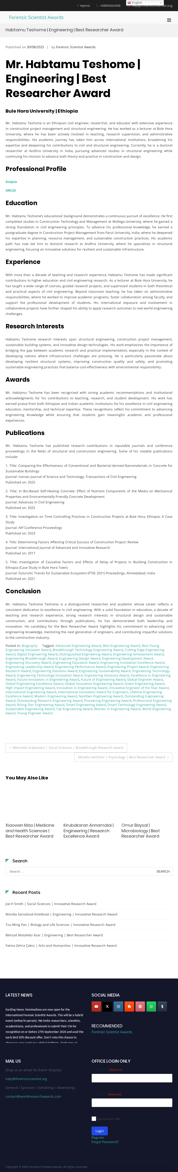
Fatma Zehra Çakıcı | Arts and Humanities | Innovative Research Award (61, 945)
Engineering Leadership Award (30, 666)
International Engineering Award (31, 692)
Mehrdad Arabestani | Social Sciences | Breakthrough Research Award (68, 747)
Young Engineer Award (35, 713)
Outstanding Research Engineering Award (50, 700)
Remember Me (108, 1119)
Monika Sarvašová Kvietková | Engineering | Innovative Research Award (61, 914)
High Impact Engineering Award (30, 688)
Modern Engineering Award (55, 696)
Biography (30, 645)
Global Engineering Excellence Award (34, 683)
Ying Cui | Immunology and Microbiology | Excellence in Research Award (86, 833)
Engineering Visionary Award (106, 675)
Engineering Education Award (76, 662)
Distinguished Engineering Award (85, 654)
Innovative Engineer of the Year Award (139, 688)
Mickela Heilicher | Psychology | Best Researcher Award (121, 757)
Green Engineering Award (144, 683)
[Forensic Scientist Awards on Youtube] (96, 1006)
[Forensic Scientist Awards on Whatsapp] (151, 1006)
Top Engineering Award (74, 709)
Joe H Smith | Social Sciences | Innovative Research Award (51, 904)
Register (98, 1137)
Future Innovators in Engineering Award (48, 679)
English (136, 2)
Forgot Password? (105, 1142)
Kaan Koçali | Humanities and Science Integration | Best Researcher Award (31, 830)
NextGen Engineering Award (101, 696)
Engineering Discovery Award (28, 662)
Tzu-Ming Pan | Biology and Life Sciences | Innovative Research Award (60, 924)
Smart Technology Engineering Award (137, 704)
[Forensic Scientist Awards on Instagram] (118, 1006)
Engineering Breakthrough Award (31, 658)
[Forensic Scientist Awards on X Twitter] (107, 1006)
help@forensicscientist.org (26, 1079)
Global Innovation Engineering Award (94, 683)
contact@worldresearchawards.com (33, 1096)
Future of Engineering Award (103, 679)
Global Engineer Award (145, 679)
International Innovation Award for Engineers (93, 692)
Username (107, 1069)
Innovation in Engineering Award (82, 688)
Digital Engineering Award (37, 654)
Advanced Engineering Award (78, 645)
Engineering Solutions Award (54, 671)
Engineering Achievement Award (138, 654)
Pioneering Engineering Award (107, 700)
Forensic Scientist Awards (36, 17)
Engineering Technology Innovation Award (50, 675)
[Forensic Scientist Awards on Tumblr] (162, 1006)
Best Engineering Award (121, 645)
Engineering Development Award (127, 658)
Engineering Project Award (128, 666)
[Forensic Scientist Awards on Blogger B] (129, 1006)
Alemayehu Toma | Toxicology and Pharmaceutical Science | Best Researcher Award (146, 833)
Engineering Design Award (79, 658)
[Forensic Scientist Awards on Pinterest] (140, 1006)
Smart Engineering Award (86, 704)
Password (106, 1094)
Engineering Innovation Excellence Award (132, 662)
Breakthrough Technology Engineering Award (88, 650)
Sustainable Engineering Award (30, 709)
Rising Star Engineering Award (40, 704)
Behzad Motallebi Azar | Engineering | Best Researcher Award (54, 935)
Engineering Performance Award (80, 666)
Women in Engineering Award (117, 709)
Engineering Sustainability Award (105, 671)
